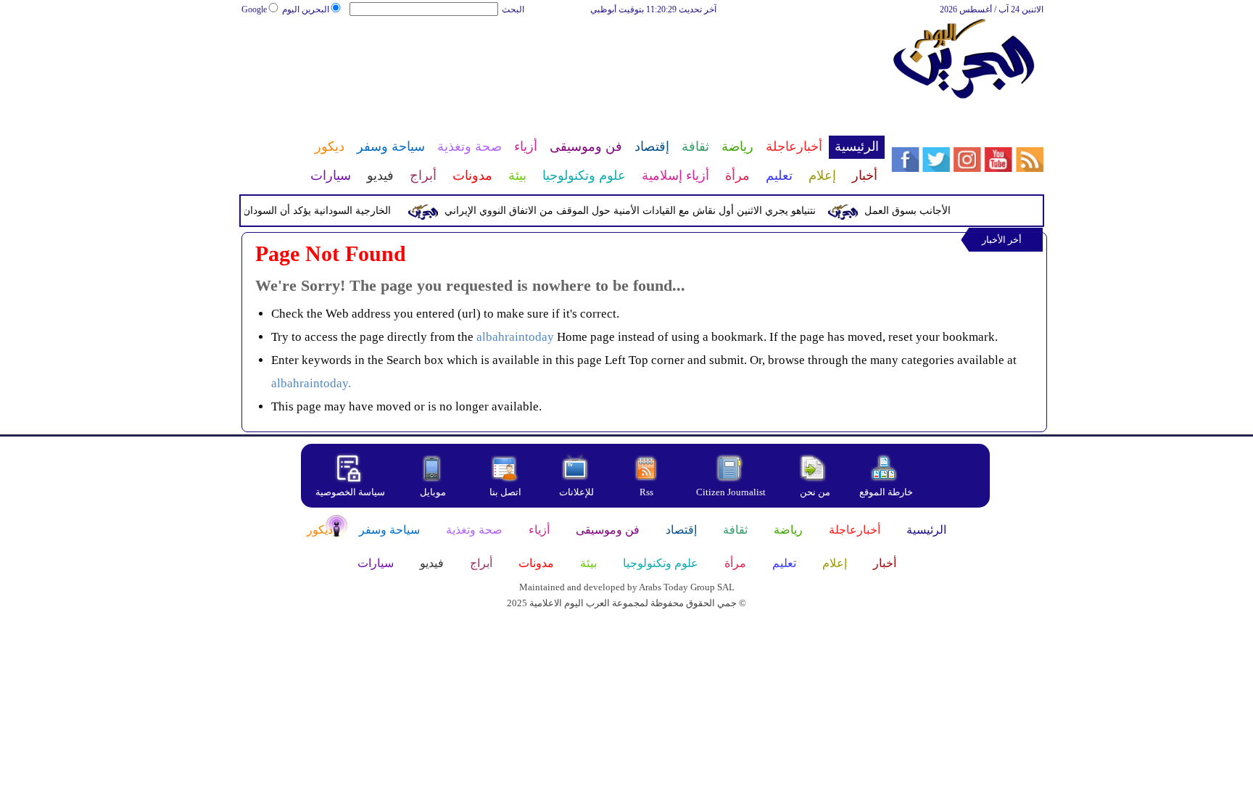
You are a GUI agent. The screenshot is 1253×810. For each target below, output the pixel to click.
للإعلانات (576, 492)
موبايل (434, 492)
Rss (648, 492)
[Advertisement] (562, 63)
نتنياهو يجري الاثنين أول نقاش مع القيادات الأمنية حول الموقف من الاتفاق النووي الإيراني (636, 210)
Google (254, 9)
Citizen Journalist (731, 492)
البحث (513, 9)
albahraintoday (515, 337)
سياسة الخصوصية (350, 492)
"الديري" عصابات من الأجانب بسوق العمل (959, 210)
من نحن (815, 492)
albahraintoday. (311, 383)
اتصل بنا (505, 492)
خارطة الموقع (886, 492)
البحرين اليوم (305, 9)
